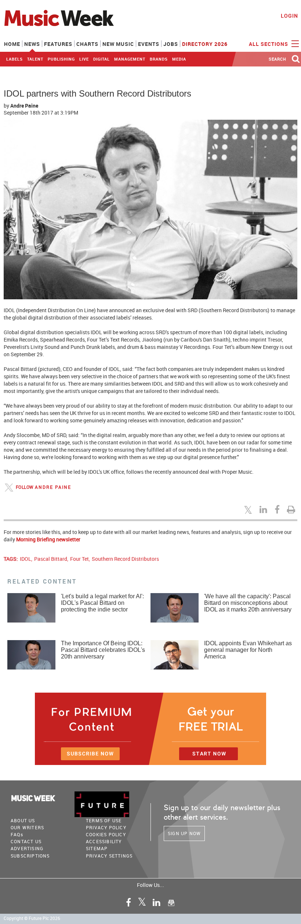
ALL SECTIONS (269, 43)
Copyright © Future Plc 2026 (32, 918)
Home (12, 43)
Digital (101, 59)
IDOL (25, 558)
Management (129, 59)
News (32, 43)
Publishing (61, 59)
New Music (118, 43)
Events (148, 43)
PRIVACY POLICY (106, 827)
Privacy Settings (109, 856)
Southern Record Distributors (125, 558)
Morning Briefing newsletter (48, 539)
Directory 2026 (205, 43)
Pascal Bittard (50, 558)
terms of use (104, 820)
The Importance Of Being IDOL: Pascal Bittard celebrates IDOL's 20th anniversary (103, 650)
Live (84, 59)
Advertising (27, 848)
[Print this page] (292, 509)
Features (58, 43)
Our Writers (27, 827)
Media (179, 59)
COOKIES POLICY (106, 834)
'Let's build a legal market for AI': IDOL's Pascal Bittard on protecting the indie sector (102, 603)
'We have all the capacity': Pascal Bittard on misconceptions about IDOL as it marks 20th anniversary (247, 603)
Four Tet (79, 558)
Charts (87, 43)
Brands (159, 59)
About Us (23, 820)
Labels (14, 59)
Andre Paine (24, 105)
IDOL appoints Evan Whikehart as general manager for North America (248, 650)
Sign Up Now (184, 833)
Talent (35, 59)
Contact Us (26, 841)
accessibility (104, 841)
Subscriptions (30, 856)
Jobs (170, 43)
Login (289, 15)
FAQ (17, 834)
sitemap (97, 848)
